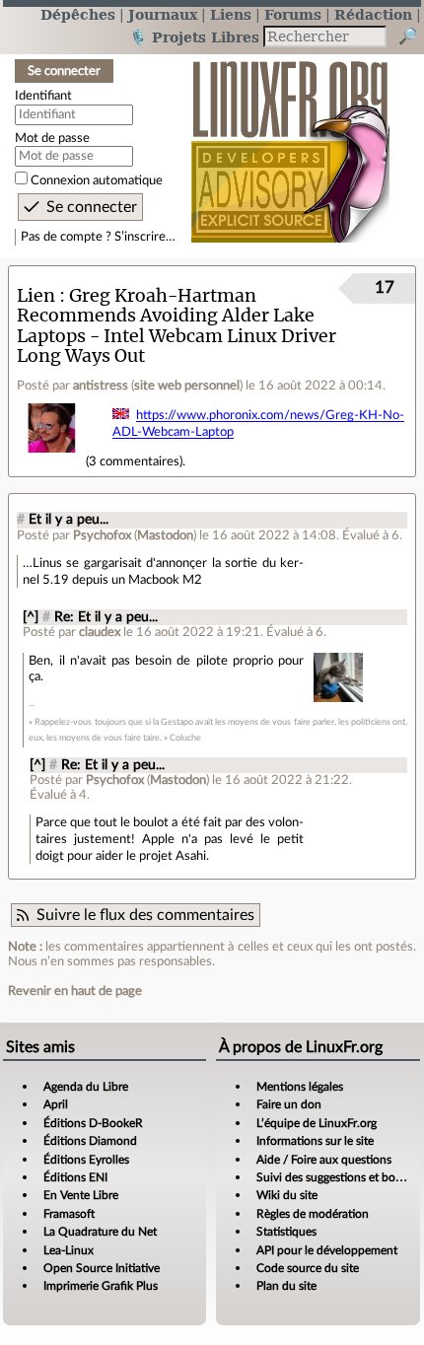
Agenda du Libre (85, 1087)
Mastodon (165, 535)
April (55, 1104)
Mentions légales (299, 1087)
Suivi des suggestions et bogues (337, 1177)
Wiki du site (287, 1195)
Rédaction (373, 14)
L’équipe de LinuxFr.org (316, 1123)
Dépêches (77, 14)
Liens (230, 14)
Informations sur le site (315, 1141)
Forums (292, 14)
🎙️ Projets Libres (194, 37)
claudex (99, 632)
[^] (30, 617)
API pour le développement (326, 1250)
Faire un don (288, 1104)
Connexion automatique (97, 180)
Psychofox (102, 535)
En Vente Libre (80, 1195)
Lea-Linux (68, 1250)
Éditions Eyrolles (86, 1160)
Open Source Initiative (101, 1268)
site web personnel (187, 385)
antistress (100, 385)
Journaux (162, 14)
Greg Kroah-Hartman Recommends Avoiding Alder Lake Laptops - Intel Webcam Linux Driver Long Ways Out (176, 326)
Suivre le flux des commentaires (145, 915)
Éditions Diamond (90, 1141)
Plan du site (286, 1286)
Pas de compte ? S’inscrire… (98, 237)
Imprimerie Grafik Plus (100, 1286)
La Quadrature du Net (100, 1232)
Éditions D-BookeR (93, 1123)
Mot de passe (52, 138)
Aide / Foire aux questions (323, 1160)
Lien (36, 295)
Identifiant (43, 96)
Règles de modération (312, 1214)
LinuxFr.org (290, 141)
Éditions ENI (75, 1177)
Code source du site (307, 1268)
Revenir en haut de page (75, 991)
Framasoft (69, 1214)
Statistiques (286, 1232)
